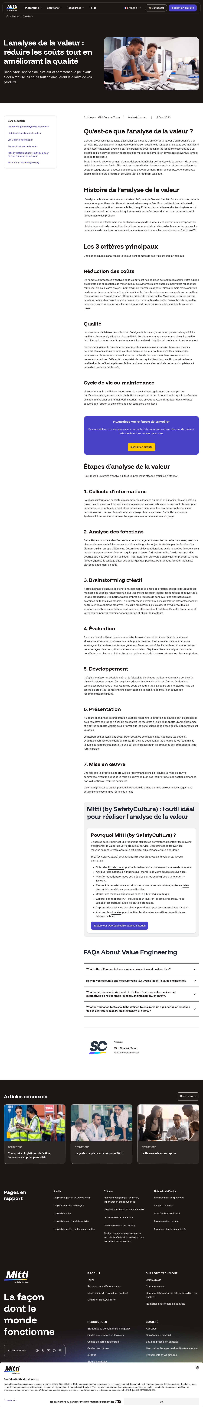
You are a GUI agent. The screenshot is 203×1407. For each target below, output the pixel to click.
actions (116, 872)
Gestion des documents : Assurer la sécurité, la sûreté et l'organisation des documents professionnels (124, 1237)
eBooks (91, 1355)
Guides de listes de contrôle (103, 1341)
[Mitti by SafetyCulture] (11, 8)
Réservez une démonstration (104, 1286)
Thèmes (15, 16)
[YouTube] (37, 1350)
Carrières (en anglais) (158, 1335)
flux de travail (116, 867)
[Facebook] (54, 1350)
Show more (186, 1096)
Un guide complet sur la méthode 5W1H (124, 1209)
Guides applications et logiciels (105, 1335)
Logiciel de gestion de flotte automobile (74, 1229)
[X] (42, 1350)
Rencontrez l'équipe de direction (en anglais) (172, 1348)
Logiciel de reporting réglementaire (71, 1221)
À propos (151, 1328)
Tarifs (90, 1280)
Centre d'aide (153, 1280)
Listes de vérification (165, 1191)
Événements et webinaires (161, 1355)
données (116, 912)
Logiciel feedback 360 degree (69, 1205)
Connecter (157, 8)
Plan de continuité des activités (170, 1229)
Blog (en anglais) (97, 1361)
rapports (116, 898)
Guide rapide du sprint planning (119, 1225)
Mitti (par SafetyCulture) (101, 1299)
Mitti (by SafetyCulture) (104, 856)
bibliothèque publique (157, 894)
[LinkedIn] (48, 1350)
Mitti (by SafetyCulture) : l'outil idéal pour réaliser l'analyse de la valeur (28, 155)
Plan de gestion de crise (166, 1221)
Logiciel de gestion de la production (72, 1197)
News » (100, 880)
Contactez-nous (155, 1286)
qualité (88, 336)
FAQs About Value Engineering (23, 162)
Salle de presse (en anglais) (162, 1341)
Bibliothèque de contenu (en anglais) (108, 1328)
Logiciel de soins (62, 1213)
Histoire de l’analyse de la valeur (24, 133)
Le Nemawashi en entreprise (118, 1217)
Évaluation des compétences (169, 1197)
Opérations (28, 16)
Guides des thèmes (98, 1348)
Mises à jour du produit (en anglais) (107, 1293)
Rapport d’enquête (163, 1205)
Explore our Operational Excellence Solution (120, 925)
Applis (57, 1191)
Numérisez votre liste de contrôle (165, 1303)
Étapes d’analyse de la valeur (23, 146)
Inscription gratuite (182, 8)
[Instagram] (60, 1350)
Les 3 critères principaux (20, 139)
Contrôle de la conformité (167, 1213)
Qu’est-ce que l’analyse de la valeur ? (28, 126)
